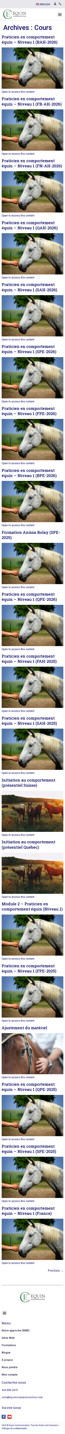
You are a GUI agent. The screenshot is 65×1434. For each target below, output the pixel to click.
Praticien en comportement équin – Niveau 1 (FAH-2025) (29, 658)
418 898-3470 (10, 1390)
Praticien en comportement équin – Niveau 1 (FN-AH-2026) (32, 163)
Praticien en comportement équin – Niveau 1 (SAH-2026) (29, 287)
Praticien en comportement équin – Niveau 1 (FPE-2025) (29, 968)
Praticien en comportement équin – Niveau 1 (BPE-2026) (29, 473)
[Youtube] (10, 1417)
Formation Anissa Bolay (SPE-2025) (31, 535)
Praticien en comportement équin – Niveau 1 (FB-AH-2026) (32, 101)
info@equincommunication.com (22, 1397)
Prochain (55, 1270)
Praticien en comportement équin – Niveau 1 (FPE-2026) (29, 411)
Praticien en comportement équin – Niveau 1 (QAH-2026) (30, 225)
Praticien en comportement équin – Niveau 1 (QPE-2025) (29, 1087)
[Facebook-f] (4, 1417)
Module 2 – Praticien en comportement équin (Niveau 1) (32, 906)
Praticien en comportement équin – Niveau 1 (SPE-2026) (29, 349)
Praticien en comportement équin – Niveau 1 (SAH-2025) (29, 720)
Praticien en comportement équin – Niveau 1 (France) (28, 1210)
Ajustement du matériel (24, 1027)
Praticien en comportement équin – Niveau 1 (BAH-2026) (30, 39)
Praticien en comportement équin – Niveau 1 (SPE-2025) (29, 1149)
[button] (59, 14)
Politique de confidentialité (14, 1428)
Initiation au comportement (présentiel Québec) (28, 844)
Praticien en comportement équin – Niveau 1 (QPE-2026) (29, 596)
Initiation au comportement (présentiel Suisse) (28, 782)
